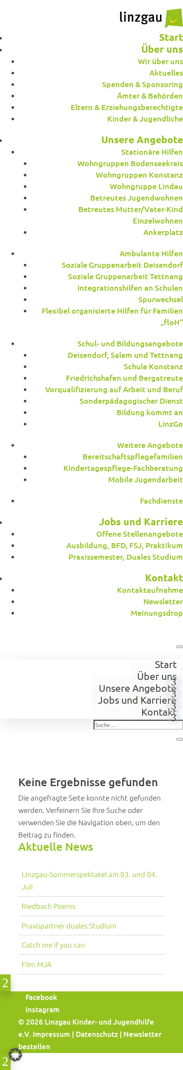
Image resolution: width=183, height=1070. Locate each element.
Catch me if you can (53, 944)
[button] (15, 1054)
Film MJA (36, 964)
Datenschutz (97, 1034)
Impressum (51, 1034)
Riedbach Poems (48, 906)
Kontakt (159, 711)
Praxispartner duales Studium (69, 925)
